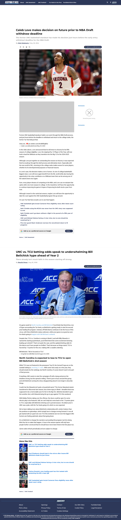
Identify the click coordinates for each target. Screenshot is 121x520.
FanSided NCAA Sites (69, 2)
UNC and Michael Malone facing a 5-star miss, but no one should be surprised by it (44, 219)
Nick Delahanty (23, 43)
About (22, 2)
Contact (59, 505)
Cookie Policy (79, 508)
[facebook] (110, 2)
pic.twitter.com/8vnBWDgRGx (38, 144)
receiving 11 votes (37, 367)
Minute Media (10, 515)
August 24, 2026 (44, 354)
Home (21, 237)
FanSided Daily (96, 505)
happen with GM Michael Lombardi (43, 334)
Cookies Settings (62, 511)
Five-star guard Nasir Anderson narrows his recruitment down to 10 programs (44, 224)
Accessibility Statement (27, 511)
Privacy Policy (45, 508)
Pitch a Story (23, 508)
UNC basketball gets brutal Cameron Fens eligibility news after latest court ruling (46, 204)
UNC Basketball (29, 237)
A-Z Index (44, 511)
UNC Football (29, 491)
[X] (107, 2)
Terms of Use (61, 508)
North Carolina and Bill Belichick (42, 325)
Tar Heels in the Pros (55, 2)
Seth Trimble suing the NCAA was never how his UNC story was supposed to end (46, 209)
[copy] (29, 47)
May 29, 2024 (41, 146)
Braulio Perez (22, 262)
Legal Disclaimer (96, 508)
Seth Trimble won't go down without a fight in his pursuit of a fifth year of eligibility (46, 214)
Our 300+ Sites (79, 505)
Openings (44, 505)
